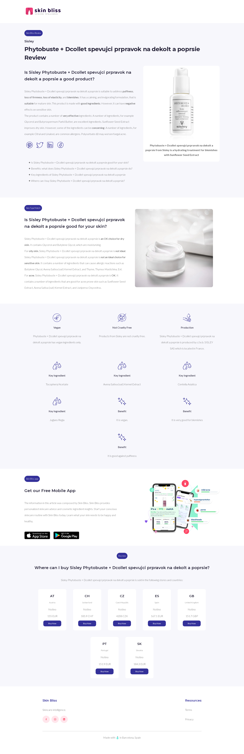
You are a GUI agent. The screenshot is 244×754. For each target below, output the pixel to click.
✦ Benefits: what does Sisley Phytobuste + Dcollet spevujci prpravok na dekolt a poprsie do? (80, 168)
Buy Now (52, 623)
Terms (188, 709)
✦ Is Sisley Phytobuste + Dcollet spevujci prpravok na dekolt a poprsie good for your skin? (78, 162)
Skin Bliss (49, 700)
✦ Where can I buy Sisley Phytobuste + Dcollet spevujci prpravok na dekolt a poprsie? (76, 180)
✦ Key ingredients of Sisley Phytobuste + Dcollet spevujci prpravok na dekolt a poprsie (77, 174)
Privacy (189, 719)
